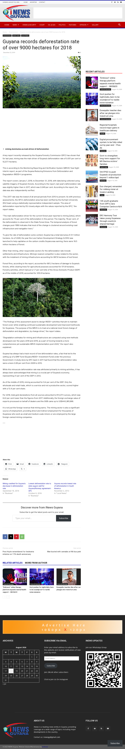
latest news (16, 35)
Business (103, 151)
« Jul (4, 684)
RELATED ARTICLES (12, 563)
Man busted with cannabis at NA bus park (64, 552)
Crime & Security (29, 25)
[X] (10, 536)
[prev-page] (4, 596)
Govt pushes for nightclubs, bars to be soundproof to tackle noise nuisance (42, 589)
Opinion (83, 25)
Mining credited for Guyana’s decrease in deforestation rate (14, 485)
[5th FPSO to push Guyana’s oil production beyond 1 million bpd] (92, 177)
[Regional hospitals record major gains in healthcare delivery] (92, 130)
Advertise (33, 2)
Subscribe (63, 518)
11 (11, 666)
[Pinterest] (16, 536)
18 (11, 671)
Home (26, 2)
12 (17, 666)
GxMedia (45, 747)
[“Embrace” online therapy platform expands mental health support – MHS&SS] (15, 576)
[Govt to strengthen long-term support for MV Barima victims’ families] (92, 160)
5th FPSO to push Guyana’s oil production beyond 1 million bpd (110, 175)
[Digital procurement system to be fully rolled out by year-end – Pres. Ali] (92, 144)
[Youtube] (121, 2)
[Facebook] (111, 2)
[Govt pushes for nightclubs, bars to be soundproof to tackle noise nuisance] (42, 576)
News (15, 25)
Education (103, 209)
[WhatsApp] (22, 536)
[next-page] (8, 596)
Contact (42, 2)
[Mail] (115, 2)
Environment (13, 32)
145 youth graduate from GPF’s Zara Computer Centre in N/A (111, 204)
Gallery (95, 25)
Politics (62, 25)
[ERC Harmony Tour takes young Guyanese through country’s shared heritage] (92, 220)
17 (6, 671)
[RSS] (118, 2)
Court (42, 25)
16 (37, 666)
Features (72, 25)
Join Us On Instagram (59, 679)
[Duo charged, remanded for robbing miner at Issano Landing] (92, 191)
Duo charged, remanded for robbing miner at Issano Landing (111, 189)
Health (102, 133)
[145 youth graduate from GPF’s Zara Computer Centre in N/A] (92, 206)
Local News (25, 35)
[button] (119, 25)
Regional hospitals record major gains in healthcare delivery (109, 128)
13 (22, 666)
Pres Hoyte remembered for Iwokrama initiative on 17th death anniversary (18, 553)
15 (32, 666)
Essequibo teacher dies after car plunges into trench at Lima (110, 113)
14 (27, 666)
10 (6, 666)
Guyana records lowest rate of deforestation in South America (65, 485)
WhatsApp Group (100, 647)
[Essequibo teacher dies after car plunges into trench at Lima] (69, 576)
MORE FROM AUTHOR (36, 563)
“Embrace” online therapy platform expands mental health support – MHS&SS (14, 589)
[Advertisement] (77, 12)
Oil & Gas (51, 25)
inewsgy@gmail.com (51, 737)
